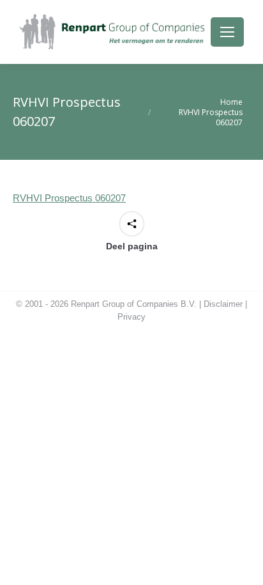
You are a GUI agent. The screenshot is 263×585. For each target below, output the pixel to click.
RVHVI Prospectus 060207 (69, 197)
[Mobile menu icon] (227, 32)
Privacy (131, 317)
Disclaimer (223, 304)
